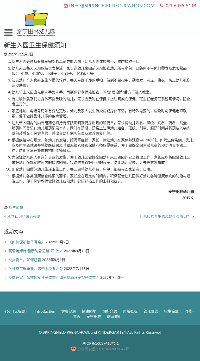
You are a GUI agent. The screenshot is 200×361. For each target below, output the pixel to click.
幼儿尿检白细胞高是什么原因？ (165, 216)
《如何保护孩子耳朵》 (26, 242)
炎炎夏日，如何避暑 (24, 259)
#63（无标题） (16, 311)
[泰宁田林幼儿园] (36, 35)
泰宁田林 (93, 316)
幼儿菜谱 (150, 311)
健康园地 (89, 311)
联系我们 (114, 316)
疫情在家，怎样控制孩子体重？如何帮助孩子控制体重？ (53, 277)
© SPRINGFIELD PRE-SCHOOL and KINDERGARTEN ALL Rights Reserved (100, 332)
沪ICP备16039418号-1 (100, 343)
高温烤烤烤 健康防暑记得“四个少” (35, 251)
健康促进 (68, 311)
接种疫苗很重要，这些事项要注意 (35, 268)
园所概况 (130, 311)
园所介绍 (109, 311)
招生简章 (16, 207)
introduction (45, 311)
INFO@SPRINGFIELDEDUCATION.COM (112, 5)
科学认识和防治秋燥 (23, 216)
